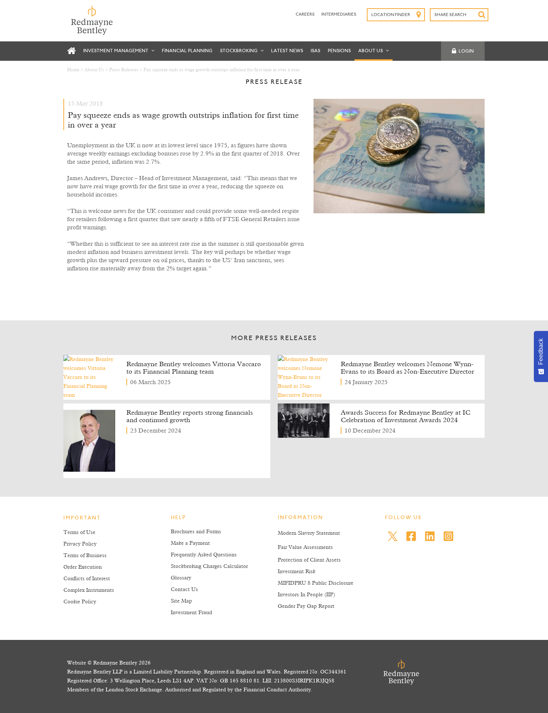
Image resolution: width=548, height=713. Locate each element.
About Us (371, 50)
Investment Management (116, 50)
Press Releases (123, 70)
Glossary (181, 578)
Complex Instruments (88, 590)
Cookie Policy (79, 601)
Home (73, 70)
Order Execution (82, 567)
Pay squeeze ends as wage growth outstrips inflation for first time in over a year (222, 70)
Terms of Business (85, 555)
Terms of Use (79, 532)
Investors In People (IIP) (306, 594)
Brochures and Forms (196, 531)
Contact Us (184, 589)
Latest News (287, 50)
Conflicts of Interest (86, 578)
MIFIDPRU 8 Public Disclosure (315, 583)
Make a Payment (190, 543)
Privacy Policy (80, 544)
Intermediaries (338, 14)
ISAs (315, 50)
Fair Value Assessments (305, 547)
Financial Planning (187, 50)
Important (82, 518)
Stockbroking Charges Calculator (209, 566)
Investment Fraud (191, 612)
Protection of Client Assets (309, 560)
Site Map (181, 601)
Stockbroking (239, 50)
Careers (305, 14)
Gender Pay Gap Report (306, 606)
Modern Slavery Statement (309, 533)
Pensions (339, 50)
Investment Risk (296, 571)
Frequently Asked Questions (204, 554)
